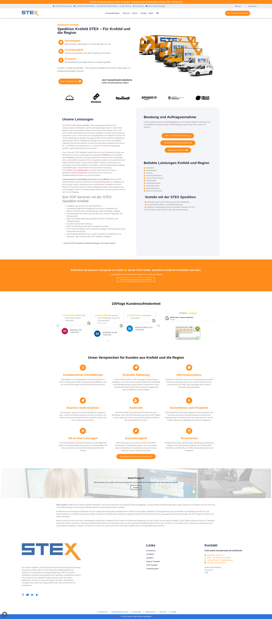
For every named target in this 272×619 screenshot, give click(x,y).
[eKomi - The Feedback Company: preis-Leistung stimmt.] (187, 339)
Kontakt (143, 13)
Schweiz (69, 170)
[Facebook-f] (23, 595)
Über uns (126, 13)
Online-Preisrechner (79, 173)
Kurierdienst (69, 157)
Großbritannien (82, 170)
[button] (58, 98)
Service (134, 13)
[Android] (32, 595)
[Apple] (36, 595)
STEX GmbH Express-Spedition (77, 125)
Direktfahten (105, 155)
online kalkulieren (172, 122)
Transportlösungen (112, 13)
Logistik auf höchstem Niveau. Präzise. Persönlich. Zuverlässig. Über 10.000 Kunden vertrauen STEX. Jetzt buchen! (136, 2)
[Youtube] (27, 595)
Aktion (151, 13)
